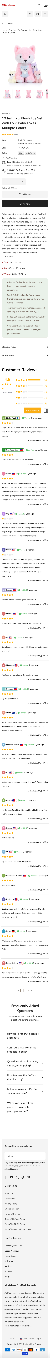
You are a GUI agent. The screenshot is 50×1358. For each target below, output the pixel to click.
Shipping (21, 143)
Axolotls (8, 1266)
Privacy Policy (10, 1203)
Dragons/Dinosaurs (13, 1245)
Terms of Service (12, 1214)
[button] (7, 94)
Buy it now (25, 203)
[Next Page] (31, 990)
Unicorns (8, 1261)
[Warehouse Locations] (45, 14)
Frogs (7, 1276)
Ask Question (11, 158)
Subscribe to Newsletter (18, 1146)
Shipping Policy (11, 1208)
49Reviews (7, 392)
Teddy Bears (10, 1256)
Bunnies (8, 1271)
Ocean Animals (11, 1251)
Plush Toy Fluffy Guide (14, 1224)
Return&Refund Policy (14, 1219)
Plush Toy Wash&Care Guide (18, 1229)
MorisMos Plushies (34, 1344)
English (11, 1339)
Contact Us (9, 1198)
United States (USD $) (31, 1339)
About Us (8, 1193)
